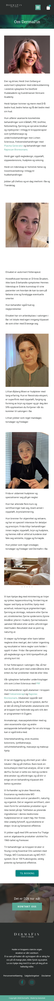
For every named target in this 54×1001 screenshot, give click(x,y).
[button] (38, 7)
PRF (38, 683)
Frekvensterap (16, 693)
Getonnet (41, 998)
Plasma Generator (13, 145)
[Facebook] (22, 982)
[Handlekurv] (48, 7)
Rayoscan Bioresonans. (16, 149)
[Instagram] (31, 982)
